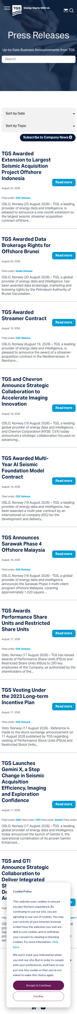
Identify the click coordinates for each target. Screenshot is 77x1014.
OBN (18, 820)
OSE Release (23, 198)
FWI (38, 820)
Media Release (24, 271)
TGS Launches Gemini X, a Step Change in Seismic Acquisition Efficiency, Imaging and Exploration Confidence (24, 782)
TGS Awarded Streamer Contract (24, 316)
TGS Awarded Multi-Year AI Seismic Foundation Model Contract (25, 468)
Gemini (59, 820)
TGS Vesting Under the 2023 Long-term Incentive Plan (25, 696)
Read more (63, 182)
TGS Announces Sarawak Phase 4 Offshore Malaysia (23, 544)
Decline (38, 996)
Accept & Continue (38, 985)
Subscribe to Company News (46, 137)
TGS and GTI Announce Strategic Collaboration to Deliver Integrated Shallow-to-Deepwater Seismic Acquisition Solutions (27, 880)
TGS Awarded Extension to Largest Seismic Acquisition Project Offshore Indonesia (26, 166)
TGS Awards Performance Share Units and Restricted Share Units (26, 620)
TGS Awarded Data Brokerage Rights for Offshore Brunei (26, 245)
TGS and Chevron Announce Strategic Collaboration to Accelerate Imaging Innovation (25, 392)
